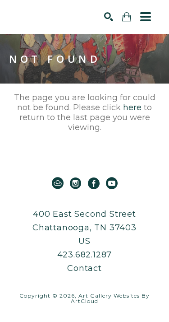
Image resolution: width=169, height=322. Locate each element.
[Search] (108, 16)
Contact (84, 268)
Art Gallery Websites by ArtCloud (110, 298)
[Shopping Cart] (126, 17)
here (132, 107)
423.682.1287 (84, 255)
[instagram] (76, 183)
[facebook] (94, 183)
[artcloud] (58, 183)
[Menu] (145, 16)
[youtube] (112, 183)
